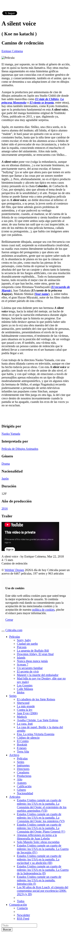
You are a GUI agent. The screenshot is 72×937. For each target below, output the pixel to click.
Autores (21, 782)
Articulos (14, 796)
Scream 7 (22, 664)
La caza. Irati (25, 723)
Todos (20, 901)
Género (21, 789)
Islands (21, 657)
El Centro (23, 741)
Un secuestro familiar (30, 668)
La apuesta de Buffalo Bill (33, 650)
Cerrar (9, 619)
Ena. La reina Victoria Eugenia (35, 734)
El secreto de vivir (28, 671)
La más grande (26, 706)
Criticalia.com (13, 630)
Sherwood (23, 702)
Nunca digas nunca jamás (32, 661)
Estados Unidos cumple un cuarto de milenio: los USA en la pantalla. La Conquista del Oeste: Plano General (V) (41, 828)
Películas (22, 758)
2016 (5, 508)
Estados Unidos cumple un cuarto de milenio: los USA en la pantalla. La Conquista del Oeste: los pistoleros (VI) (41, 818)
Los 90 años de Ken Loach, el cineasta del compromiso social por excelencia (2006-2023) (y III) (42, 891)
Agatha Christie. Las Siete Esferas (37, 720)
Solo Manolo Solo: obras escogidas (38, 842)
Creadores (23, 772)
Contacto (22, 908)
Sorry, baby (24, 640)
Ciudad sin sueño (27, 643)
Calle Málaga (25, 689)
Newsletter (23, 915)
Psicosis (21, 647)
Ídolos (20, 692)
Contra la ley (24, 709)
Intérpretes (23, 765)
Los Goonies (24, 685)
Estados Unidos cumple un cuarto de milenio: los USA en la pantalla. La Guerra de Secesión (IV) (43, 849)
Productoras (24, 776)
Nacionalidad (25, 793)
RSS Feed (23, 918)
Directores (23, 769)
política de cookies (43, 609)
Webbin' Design (14, 570)
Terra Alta (23, 751)
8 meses (21, 748)
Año (19, 779)
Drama (6, 463)
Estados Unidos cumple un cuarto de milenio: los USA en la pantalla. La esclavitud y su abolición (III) (39, 859)
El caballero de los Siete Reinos (36, 699)
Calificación (24, 786)
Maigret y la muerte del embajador (37, 675)
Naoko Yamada (11, 433)
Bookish (22, 744)
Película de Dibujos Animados (20, 448)
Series (13, 695)
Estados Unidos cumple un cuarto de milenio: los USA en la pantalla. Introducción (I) (39, 880)
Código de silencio (28, 737)
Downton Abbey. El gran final (35, 654)
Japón (5, 478)
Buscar (7, 929)
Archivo (14, 755)
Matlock (22, 716)
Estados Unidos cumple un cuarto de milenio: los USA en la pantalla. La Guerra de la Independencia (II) (43, 870)
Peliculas (14, 636)
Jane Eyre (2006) (27, 713)
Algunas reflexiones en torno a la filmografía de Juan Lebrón (37, 836)
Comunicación (18, 904)
